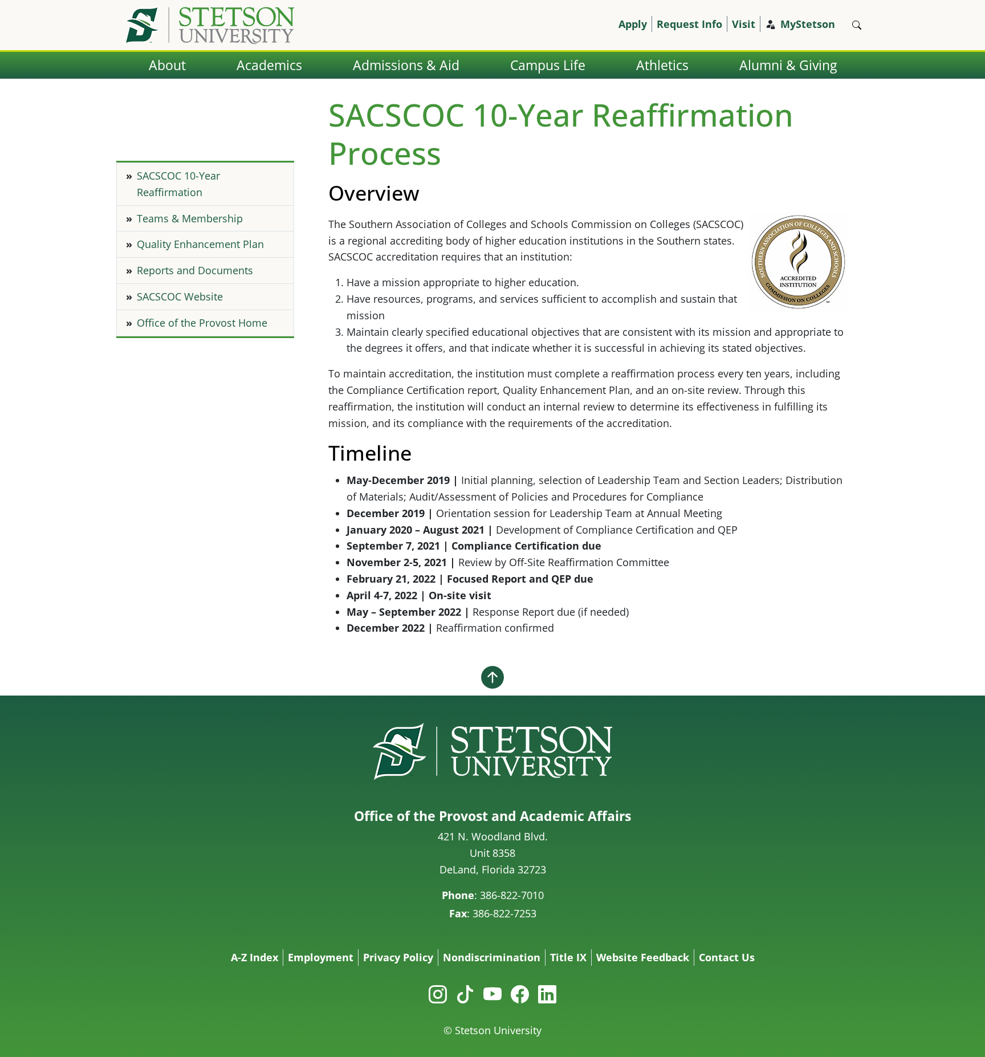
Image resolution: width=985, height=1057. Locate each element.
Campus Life (547, 65)
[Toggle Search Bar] (857, 25)
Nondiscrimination (491, 957)
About (167, 65)
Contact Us (727, 957)
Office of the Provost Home (202, 323)
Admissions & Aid (406, 65)
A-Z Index (254, 957)
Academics (269, 65)
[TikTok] (465, 994)
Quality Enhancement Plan (200, 244)
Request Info (689, 24)
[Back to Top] (492, 677)
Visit (743, 24)
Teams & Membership (190, 218)
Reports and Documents (195, 270)
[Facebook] (520, 994)
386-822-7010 (512, 895)
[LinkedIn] (547, 994)
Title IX (568, 957)
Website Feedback (642, 957)
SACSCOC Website (180, 296)
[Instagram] (438, 994)
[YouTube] (492, 994)
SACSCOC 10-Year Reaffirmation (178, 184)
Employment (320, 957)
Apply (632, 24)
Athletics (662, 65)
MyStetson (807, 24)
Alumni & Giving (788, 65)
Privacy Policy (398, 957)
